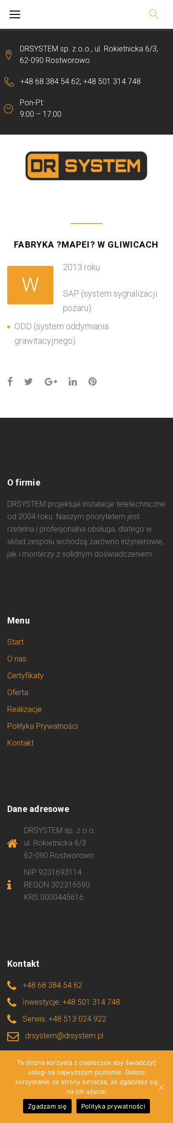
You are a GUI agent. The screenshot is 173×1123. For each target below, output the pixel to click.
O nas (16, 658)
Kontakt (20, 743)
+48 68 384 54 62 (50, 81)
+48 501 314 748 (112, 81)
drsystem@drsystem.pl (64, 1035)
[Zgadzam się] (161, 1087)
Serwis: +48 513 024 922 (64, 1018)
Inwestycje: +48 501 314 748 (71, 1002)
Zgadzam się (47, 1106)
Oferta (17, 692)
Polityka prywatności (113, 1106)
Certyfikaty (25, 675)
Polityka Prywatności (42, 726)
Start (15, 642)
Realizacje (24, 709)
